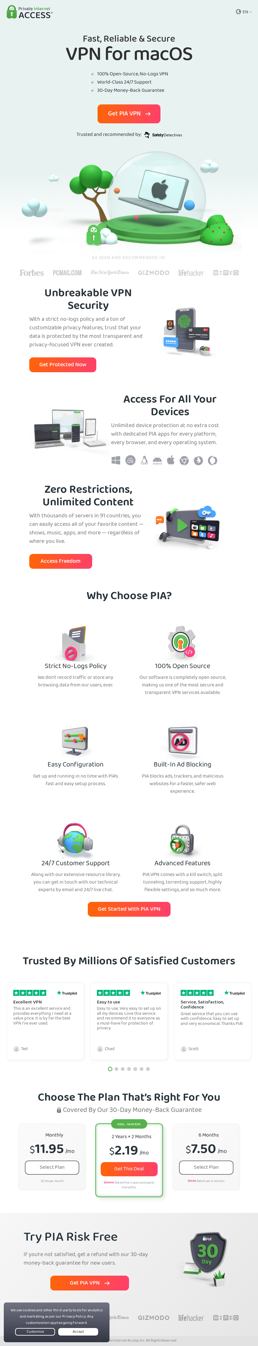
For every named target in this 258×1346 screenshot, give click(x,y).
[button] (110, 1069)
